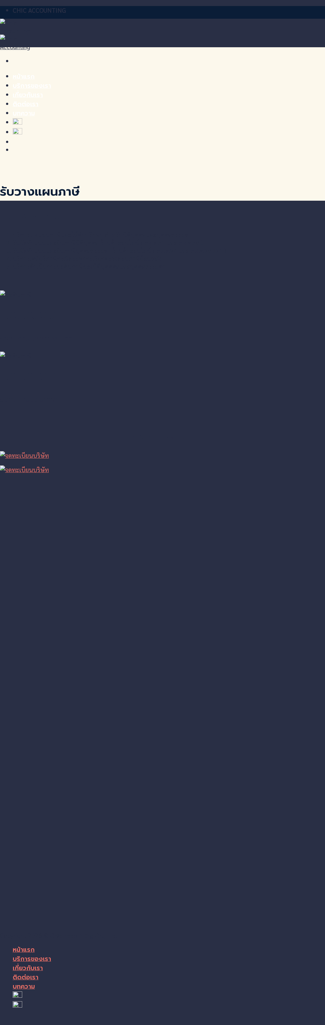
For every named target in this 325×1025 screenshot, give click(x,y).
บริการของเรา (32, 85)
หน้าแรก (24, 76)
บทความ (24, 113)
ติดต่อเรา (25, 104)
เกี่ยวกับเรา (28, 95)
